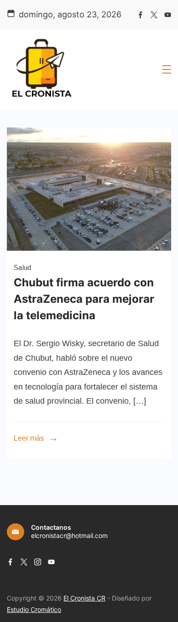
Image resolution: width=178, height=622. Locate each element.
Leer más (29, 438)
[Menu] (166, 69)
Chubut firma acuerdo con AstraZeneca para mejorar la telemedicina (84, 299)
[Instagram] (37, 562)
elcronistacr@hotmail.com (69, 535)
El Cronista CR (84, 598)
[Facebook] (140, 14)
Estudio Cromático (34, 609)
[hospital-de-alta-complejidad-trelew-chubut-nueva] (89, 248)
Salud (22, 267)
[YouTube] (167, 14)
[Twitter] (154, 14)
